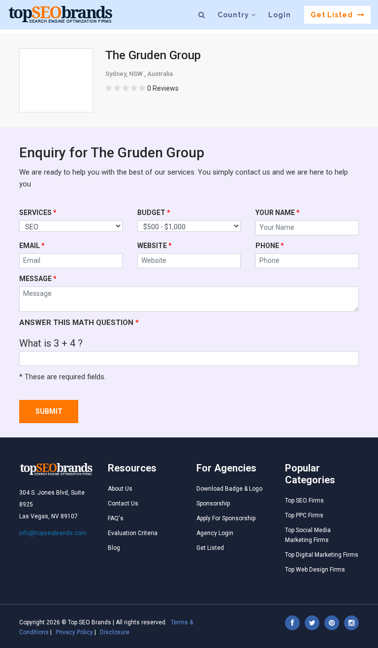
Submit (49, 411)
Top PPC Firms (304, 515)
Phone (269, 246)
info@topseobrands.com (53, 533)
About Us (120, 488)
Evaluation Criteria (133, 533)
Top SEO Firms (304, 500)
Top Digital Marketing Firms (321, 554)
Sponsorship (213, 503)
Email (32, 246)
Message (38, 279)
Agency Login (214, 533)
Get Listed (333, 15)
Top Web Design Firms (315, 569)
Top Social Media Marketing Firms (308, 535)
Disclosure (114, 632)
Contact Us (123, 503)
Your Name (277, 212)
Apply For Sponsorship (225, 518)
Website (154, 246)
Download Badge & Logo (229, 488)
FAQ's (116, 518)
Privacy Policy (74, 632)
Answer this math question (79, 322)
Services (38, 212)
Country (234, 15)
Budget (153, 212)
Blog (114, 547)
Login (279, 15)
